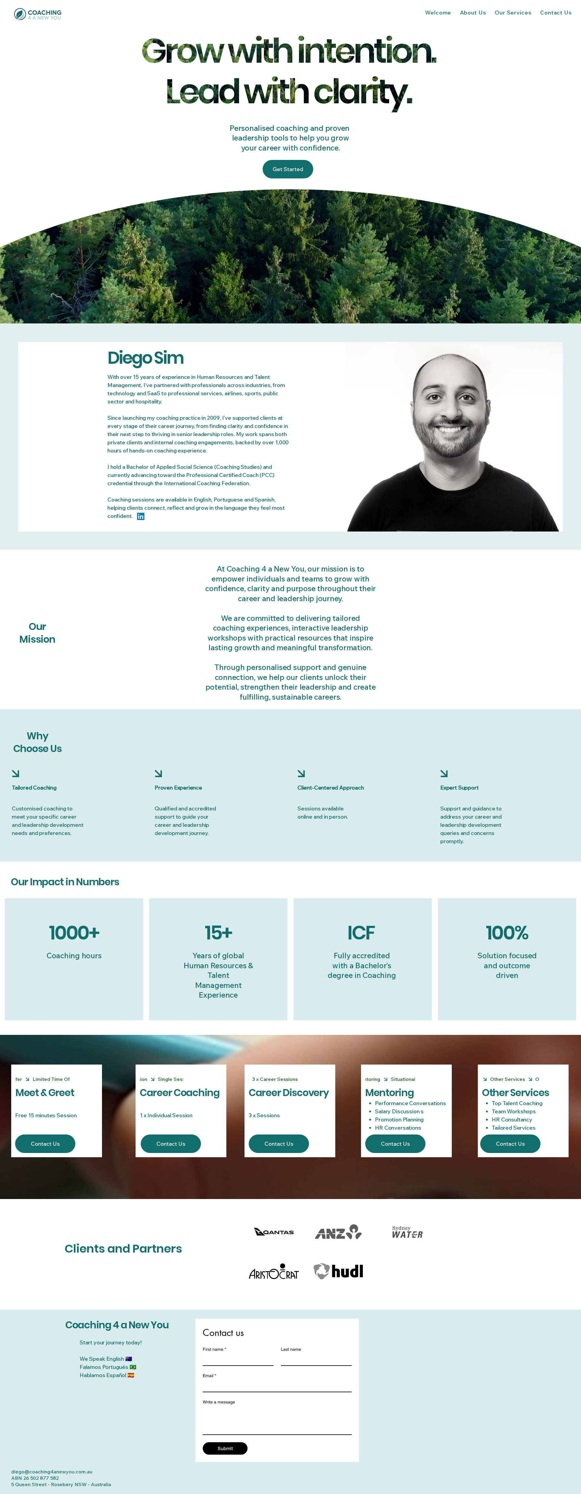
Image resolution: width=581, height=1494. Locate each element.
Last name (291, 1349)
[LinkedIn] (140, 516)
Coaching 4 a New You (117, 1325)
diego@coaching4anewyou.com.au (51, 1472)
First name (214, 1349)
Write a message (219, 1402)
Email (209, 1375)
